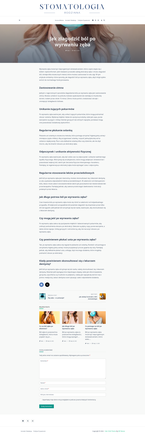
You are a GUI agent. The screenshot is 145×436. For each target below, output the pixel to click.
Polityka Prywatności (84, 20)
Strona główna (59, 20)
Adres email (44, 389)
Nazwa (42, 383)
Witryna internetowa (47, 394)
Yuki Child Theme (110, 431)
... (50, 337)
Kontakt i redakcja (70, 20)
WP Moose (121, 431)
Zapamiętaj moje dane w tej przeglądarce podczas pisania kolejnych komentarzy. (69, 400)
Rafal (68, 50)
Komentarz (44, 361)
